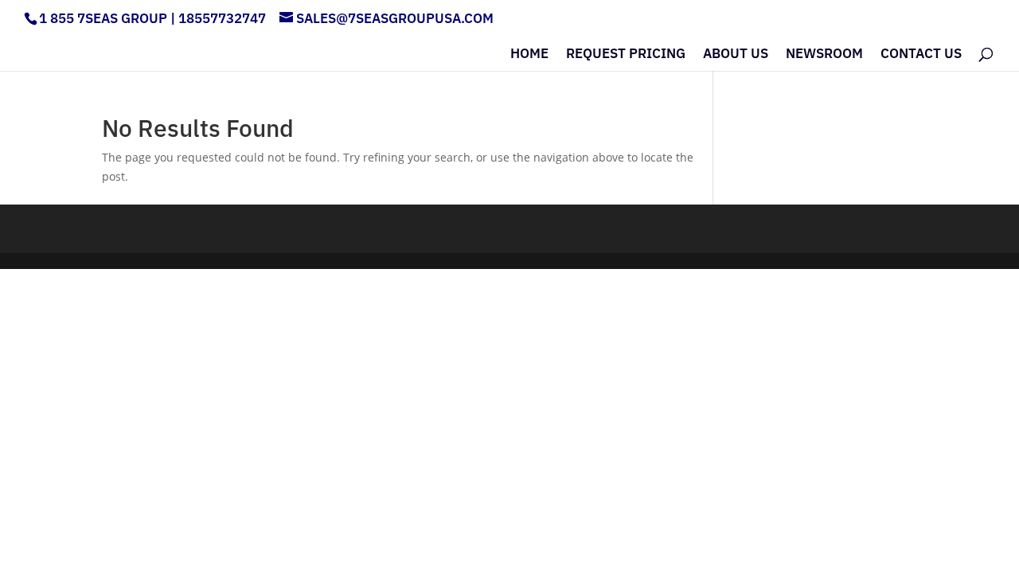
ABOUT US (735, 55)
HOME (529, 55)
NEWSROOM (824, 55)
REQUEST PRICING (625, 55)
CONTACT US (921, 55)
